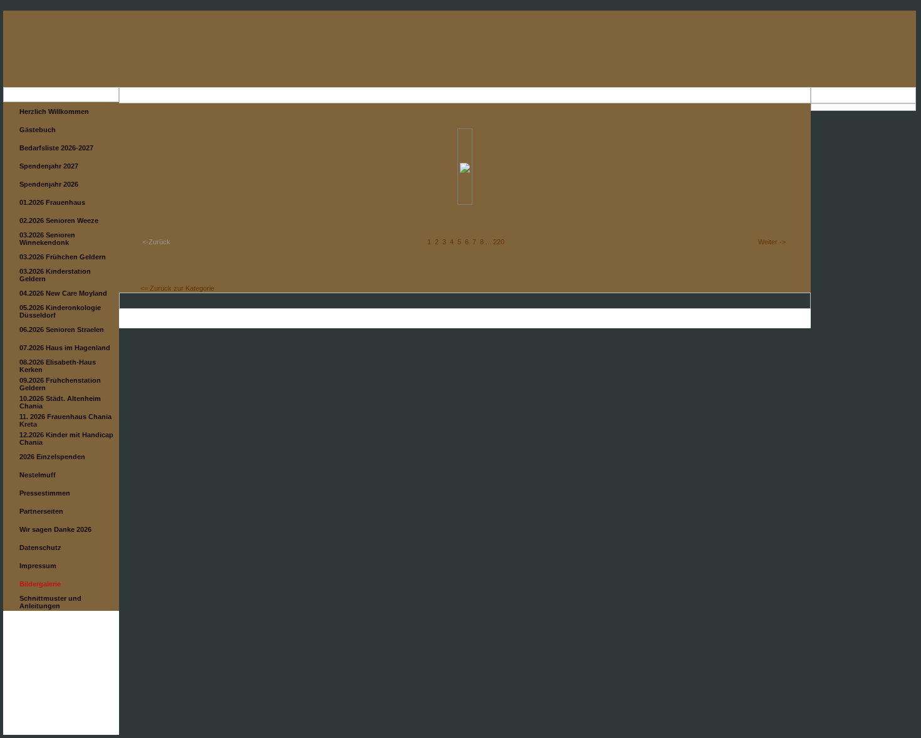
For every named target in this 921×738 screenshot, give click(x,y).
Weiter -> (772, 242)
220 (498, 242)
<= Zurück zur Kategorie (177, 288)
